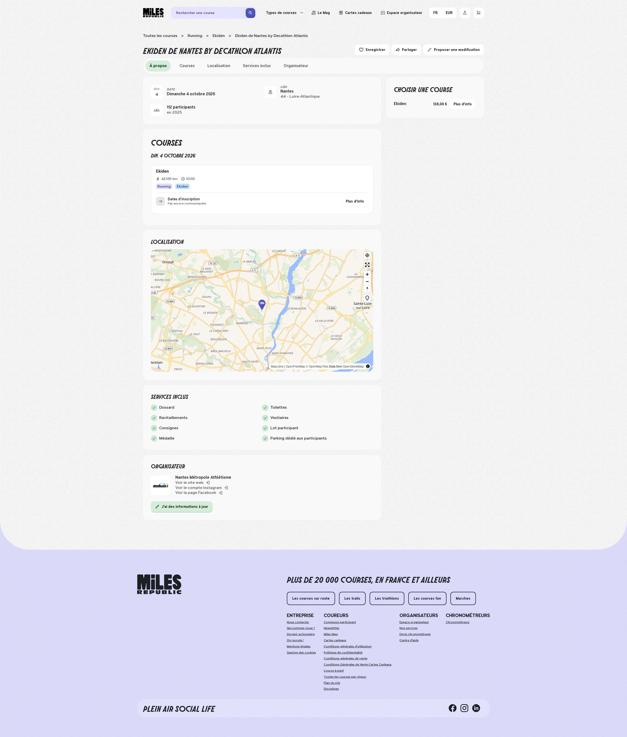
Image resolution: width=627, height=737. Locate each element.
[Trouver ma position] (367, 255)
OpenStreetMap (353, 366)
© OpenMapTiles (317, 366)
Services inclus (257, 65)
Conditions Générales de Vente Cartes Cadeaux (358, 664)
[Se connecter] (464, 12)
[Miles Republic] (153, 12)
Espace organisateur (414, 622)
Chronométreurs (458, 622)
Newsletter (331, 628)
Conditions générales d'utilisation (348, 646)
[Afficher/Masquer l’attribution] (368, 366)
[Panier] (478, 12)
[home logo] (159, 584)
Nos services (408, 628)
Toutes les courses (160, 35)
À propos (158, 65)
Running (195, 35)
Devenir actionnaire (301, 634)
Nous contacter (298, 622)
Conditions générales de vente (345, 658)
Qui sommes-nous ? (301, 628)
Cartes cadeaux (335, 640)
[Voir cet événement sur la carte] (270, 92)
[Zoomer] (367, 274)
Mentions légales (299, 646)
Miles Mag (331, 634)
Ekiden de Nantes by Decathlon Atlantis (271, 35)
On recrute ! (295, 640)
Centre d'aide (409, 640)
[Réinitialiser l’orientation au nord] (367, 288)
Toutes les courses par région (345, 676)
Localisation (218, 65)
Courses (187, 65)
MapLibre (277, 366)
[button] (262, 310)
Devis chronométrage (415, 634)
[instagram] (466, 708)
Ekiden (219, 35)
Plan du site (332, 683)
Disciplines (331, 688)
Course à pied (334, 670)
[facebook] (454, 708)
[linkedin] (478, 708)
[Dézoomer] (367, 281)
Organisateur (296, 65)
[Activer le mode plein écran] (367, 264)
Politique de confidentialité (343, 652)
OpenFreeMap (295, 366)
